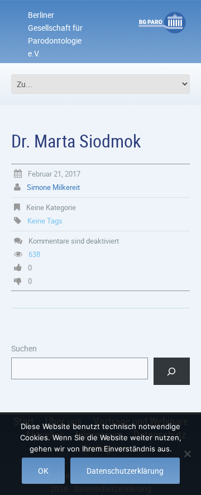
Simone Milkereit (53, 187)
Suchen (24, 348)
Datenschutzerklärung (125, 470)
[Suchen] (172, 371)
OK (43, 470)
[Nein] (187, 453)
